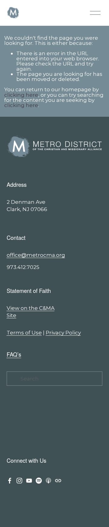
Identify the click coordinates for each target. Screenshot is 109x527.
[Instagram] (19, 481)
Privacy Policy (63, 332)
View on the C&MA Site (30, 311)
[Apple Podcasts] (48, 481)
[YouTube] (29, 481)
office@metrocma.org (36, 255)
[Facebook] (10, 481)
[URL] (58, 481)
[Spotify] (39, 481)
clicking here (21, 95)
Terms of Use (24, 332)
